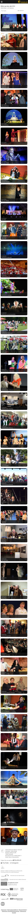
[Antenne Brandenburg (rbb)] (16, 899)
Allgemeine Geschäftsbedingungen (10, 911)
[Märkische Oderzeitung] (3, 904)
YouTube (5, 863)
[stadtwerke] (12, 895)
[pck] (3, 894)
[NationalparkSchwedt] (5, 876)
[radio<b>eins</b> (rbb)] (4, 899)
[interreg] (9, 889)
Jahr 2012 (19, 10)
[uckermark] (4, 879)
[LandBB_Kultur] (3, 867)
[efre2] (9, 884)
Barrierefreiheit (23, 909)
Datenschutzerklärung (12, 909)
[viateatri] (22, 889)
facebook (17, 860)
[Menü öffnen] (1, 1)
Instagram (14, 863)
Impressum (4, 909)
